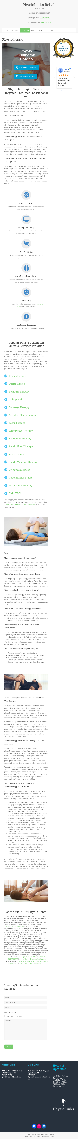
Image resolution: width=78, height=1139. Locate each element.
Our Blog (41, 30)
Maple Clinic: (32, 1071)
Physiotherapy (17, 376)
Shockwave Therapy (21, 430)
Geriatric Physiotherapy (22, 415)
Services (25, 30)
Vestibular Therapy (20, 438)
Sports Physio (17, 383)
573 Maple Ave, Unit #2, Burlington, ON (32, 957)
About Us (15, 30)
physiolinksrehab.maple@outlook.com (33, 959)
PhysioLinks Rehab (39, 4)
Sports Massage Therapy (23, 462)
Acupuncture (16, 454)
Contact (50, 30)
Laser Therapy (17, 423)
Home (6, 30)
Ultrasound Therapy (20, 485)
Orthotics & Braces (19, 469)
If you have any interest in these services (19, 505)
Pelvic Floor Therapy (21, 446)
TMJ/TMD (15, 493)
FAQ (32, 30)
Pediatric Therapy (19, 391)
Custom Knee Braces (20, 477)
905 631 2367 (45, 18)
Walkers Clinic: (6, 1071)
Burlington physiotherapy (13, 926)
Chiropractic (16, 399)
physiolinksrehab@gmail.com (30, 963)
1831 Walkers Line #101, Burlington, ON (33, 961)
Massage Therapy (19, 407)
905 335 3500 (46, 23)
